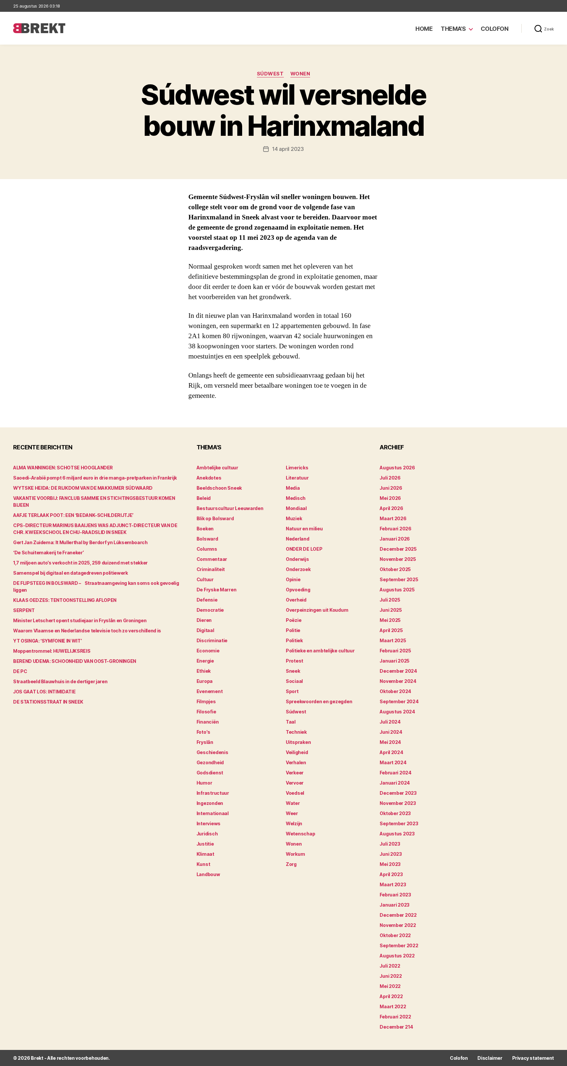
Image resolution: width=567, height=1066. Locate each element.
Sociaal (294, 681)
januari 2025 (395, 661)
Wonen (300, 74)
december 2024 (398, 671)
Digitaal (205, 630)
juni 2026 (391, 488)
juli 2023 (390, 844)
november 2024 (398, 681)
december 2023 (398, 793)
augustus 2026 (397, 467)
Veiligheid (297, 752)
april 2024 (391, 752)
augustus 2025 (397, 589)
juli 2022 (390, 966)
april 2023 (391, 874)
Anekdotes (209, 478)
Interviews (208, 823)
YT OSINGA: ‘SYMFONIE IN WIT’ (47, 641)
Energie (205, 661)
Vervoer (295, 783)
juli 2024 (390, 722)
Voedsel (295, 793)
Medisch (295, 498)
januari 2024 (395, 783)
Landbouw (208, 874)
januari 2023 (395, 905)
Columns (207, 549)
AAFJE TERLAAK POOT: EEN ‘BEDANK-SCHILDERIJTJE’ (73, 515)
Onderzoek (298, 569)
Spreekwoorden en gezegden (319, 701)
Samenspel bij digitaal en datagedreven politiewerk (70, 573)
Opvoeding (298, 589)
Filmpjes (206, 701)
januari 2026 (395, 539)
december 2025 (398, 549)
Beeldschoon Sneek (219, 488)
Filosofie (206, 711)
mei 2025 (390, 620)
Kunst (203, 864)
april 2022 (391, 996)
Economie (208, 650)
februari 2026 (395, 528)
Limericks (297, 467)
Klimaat (205, 854)
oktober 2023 (395, 813)
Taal (291, 722)
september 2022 (399, 945)
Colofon (495, 28)
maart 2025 (393, 640)
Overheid (296, 600)
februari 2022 (395, 1016)
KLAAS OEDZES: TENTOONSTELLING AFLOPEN (64, 600)
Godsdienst (210, 772)
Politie (293, 630)
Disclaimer (489, 1058)
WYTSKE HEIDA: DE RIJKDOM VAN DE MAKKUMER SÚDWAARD (83, 488)
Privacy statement (533, 1058)
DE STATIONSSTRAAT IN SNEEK (48, 702)
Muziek (294, 518)
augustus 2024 (397, 711)
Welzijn (294, 823)
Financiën (208, 722)
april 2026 (391, 508)
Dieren (204, 620)
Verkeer (295, 772)
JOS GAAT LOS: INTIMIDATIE (44, 691)
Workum (295, 854)
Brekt (37, 1058)
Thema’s (453, 28)
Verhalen (296, 762)
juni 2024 (391, 732)
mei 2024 (390, 742)
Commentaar (212, 559)
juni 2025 (391, 610)
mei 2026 (390, 498)
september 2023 (399, 823)
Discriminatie (212, 640)
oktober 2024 (395, 691)
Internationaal (213, 813)
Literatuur (297, 478)
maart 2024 (393, 762)
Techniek (296, 732)
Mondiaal (296, 508)
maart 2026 (393, 518)
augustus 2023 (397, 833)
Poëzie (293, 620)
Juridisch (207, 833)
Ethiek (204, 671)
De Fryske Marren (217, 589)
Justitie (205, 844)
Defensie (207, 600)
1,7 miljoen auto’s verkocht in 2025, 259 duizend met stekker (80, 562)
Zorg (291, 864)
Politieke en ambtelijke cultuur (320, 650)
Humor (204, 783)
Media (293, 488)
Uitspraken (298, 742)
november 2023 (398, 803)
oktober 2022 (395, 935)
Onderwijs (297, 559)
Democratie (210, 610)
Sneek (293, 671)
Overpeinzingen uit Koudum (317, 610)
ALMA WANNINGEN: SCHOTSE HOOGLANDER (63, 467)
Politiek (294, 640)
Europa (205, 681)
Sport (292, 691)
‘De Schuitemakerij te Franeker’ (48, 552)
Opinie (293, 579)
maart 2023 (393, 884)
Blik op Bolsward (215, 518)
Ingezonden (210, 803)
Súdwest (270, 74)
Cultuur (205, 579)
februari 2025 (395, 650)
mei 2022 (390, 986)
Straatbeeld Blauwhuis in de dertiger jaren (60, 681)
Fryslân (205, 742)
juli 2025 (390, 600)
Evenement (210, 691)
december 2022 (398, 915)
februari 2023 (395, 894)
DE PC (20, 671)
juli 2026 (390, 478)
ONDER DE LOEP (304, 549)
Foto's (203, 732)
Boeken (205, 528)
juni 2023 (391, 854)
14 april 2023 (288, 149)
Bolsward (207, 539)
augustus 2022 (397, 955)
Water (293, 803)
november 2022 (398, 925)
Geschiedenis (212, 752)
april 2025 (391, 630)
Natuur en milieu (304, 528)
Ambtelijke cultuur (217, 467)
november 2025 (398, 559)
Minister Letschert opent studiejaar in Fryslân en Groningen (79, 620)
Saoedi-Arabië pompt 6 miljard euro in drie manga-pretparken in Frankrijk (95, 478)
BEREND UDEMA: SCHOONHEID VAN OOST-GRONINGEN (74, 661)
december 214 (396, 1027)
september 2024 (399, 701)
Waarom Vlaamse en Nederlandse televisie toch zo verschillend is (87, 630)
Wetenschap (300, 833)
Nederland (297, 539)
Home (423, 28)
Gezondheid (210, 762)
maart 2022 (393, 1006)
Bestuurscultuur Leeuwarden (230, 508)
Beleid (204, 498)
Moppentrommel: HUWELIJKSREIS (51, 651)
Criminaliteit (211, 569)
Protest (294, 661)
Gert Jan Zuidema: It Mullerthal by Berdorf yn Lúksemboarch (80, 542)
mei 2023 (390, 864)
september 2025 (399, 579)
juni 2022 (391, 976)
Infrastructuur (213, 793)
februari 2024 (395, 772)
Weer (292, 813)
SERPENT (24, 610)
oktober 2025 (395, 569)
